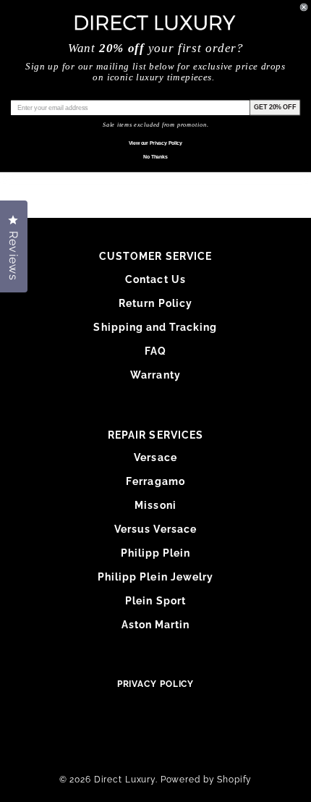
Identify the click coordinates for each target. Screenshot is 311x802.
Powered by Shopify (206, 779)
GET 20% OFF (275, 107)
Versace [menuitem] (155, 457)
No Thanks (155, 157)
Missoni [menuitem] (155, 505)
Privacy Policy (156, 684)
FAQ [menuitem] (155, 351)
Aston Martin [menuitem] (156, 624)
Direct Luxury (125, 779)
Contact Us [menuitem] (155, 279)
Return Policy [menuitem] (155, 303)
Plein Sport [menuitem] (155, 601)
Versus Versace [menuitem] (155, 529)
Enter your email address (49, 93)
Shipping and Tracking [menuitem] (155, 327)
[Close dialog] (304, 7)
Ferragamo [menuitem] (155, 481)
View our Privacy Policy (155, 143)
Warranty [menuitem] (155, 375)
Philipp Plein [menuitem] (156, 553)
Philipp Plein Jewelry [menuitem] (155, 577)
